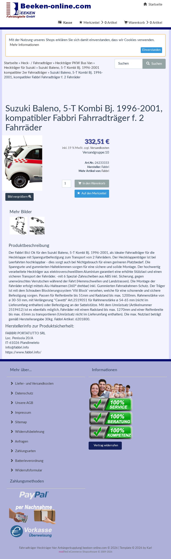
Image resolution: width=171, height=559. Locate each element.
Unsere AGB (23, 403)
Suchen (156, 63)
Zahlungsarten (24, 451)
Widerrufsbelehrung (28, 431)
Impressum (22, 412)
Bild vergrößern (18, 196)
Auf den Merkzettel (93, 193)
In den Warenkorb (93, 183)
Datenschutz (23, 393)
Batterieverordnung (28, 461)
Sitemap (20, 422)
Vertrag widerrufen (106, 445)
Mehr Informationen (24, 45)
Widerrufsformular (27, 470)
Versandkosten (99, 148)
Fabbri (105, 171)
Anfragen (20, 441)
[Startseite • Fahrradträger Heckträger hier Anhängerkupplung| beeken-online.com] (49, 9)
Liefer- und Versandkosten (33, 383)
